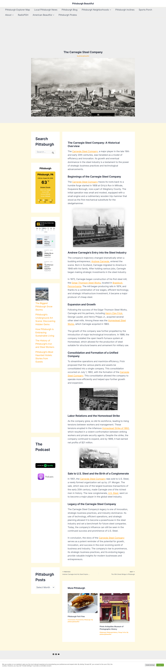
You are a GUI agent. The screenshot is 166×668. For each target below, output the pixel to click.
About (8, 15)
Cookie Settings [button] (150, 665)
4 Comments (71, 619)
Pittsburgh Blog (69, 9)
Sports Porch (145, 9)
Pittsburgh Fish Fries (76, 616)
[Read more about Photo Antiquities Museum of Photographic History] (115, 608)
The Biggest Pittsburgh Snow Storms (43, 306)
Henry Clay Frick (113, 313)
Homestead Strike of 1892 (115, 428)
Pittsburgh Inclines (124, 9)
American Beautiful (42, 15)
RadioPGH (23, 15)
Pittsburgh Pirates (68, 15)
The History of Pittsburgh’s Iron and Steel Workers (44, 343)
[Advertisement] (83, 37)
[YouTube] (58, 654)
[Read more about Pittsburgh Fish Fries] (83, 603)
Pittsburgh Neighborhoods (95, 9)
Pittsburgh (87, 619)
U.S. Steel (113, 493)
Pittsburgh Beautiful (83, 3)
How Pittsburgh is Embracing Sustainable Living (44, 332)
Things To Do (122, 632)
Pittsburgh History (112, 632)
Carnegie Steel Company (85, 151)
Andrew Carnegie (100, 261)
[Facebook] (53, 654)
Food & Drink (80, 619)
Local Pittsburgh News (45, 9)
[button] (110, 9)
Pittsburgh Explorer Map (17, 9)
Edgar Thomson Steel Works (86, 282)
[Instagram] (56, 654)
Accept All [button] (160, 665)
